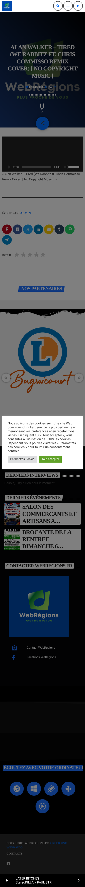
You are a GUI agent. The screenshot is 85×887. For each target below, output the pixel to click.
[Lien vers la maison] (7, 6)
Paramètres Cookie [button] (22, 459)
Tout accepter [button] (50, 459)
